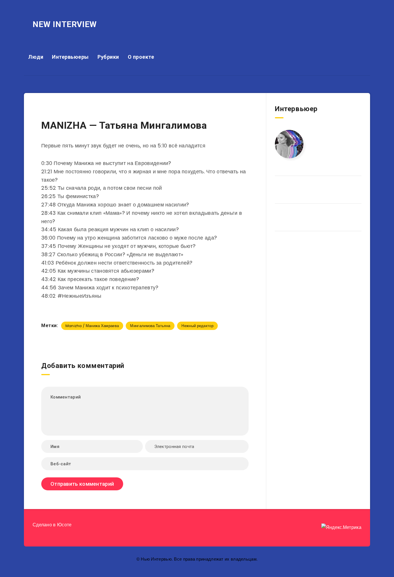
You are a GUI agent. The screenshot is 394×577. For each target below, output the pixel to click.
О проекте (141, 57)
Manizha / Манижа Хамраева (92, 326)
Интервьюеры (70, 57)
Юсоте (64, 524)
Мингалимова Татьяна (150, 326)
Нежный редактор (197, 326)
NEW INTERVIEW (65, 24)
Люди (35, 57)
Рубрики (108, 57)
